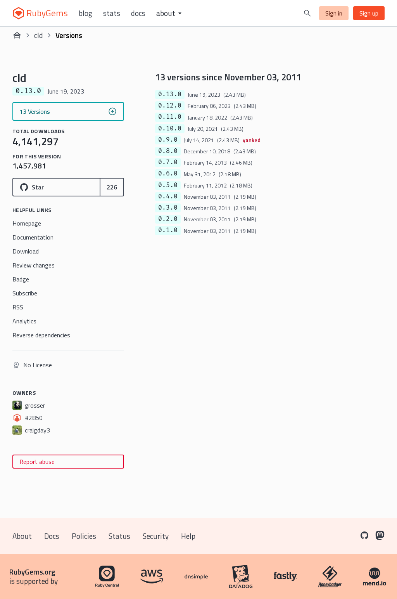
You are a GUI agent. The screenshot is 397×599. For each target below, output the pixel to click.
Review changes (33, 265)
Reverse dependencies (41, 335)
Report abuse (37, 461)
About (22, 536)
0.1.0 (168, 230)
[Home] (17, 35)
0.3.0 (168, 208)
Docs (138, 13)
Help (188, 536)
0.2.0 (168, 219)
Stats (111, 13)
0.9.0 (168, 140)
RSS (17, 307)
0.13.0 (169, 94)
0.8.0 (168, 151)
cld (38, 35)
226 (112, 187)
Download (25, 251)
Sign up (368, 13)
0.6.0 (168, 173)
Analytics (24, 321)
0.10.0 (169, 128)
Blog (85, 13)
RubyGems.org (32, 571)
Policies (84, 536)
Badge (20, 279)
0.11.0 (169, 117)
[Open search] (307, 13)
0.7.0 (168, 162)
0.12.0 (169, 105)
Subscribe (24, 293)
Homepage (26, 223)
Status (119, 536)
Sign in (333, 13)
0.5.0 (168, 185)
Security (156, 536)
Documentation (33, 237)
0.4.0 (168, 196)
